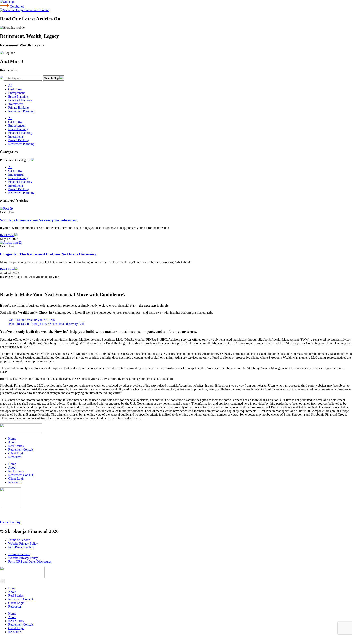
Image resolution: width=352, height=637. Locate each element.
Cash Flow (15, 89)
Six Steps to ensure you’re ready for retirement (39, 220)
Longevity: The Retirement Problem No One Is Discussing (48, 254)
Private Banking (18, 107)
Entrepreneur (16, 93)
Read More (7, 235)
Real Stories (16, 446)
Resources (14, 457)
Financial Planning (20, 100)
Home (12, 438)
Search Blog (51, 78)
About (12, 442)
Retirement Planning (21, 111)
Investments (15, 104)
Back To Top (10, 522)
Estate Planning (18, 96)
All (10, 85)
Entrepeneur (16, 174)
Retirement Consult (20, 449)
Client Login (16, 453)
